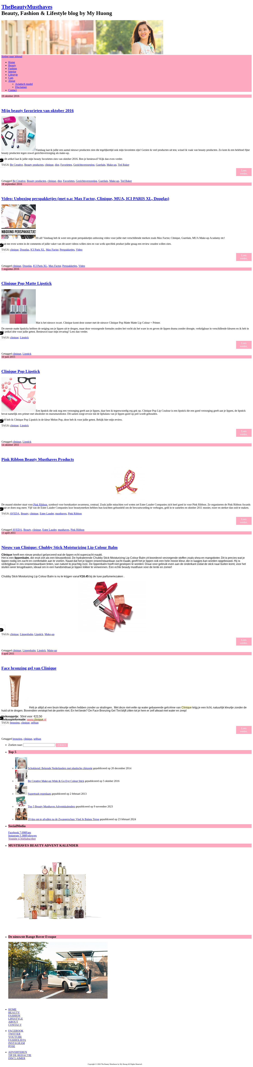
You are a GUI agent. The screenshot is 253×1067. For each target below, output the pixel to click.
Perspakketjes (67, 249)
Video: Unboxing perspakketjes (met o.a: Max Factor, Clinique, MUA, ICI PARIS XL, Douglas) (85, 198)
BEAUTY (14, 1012)
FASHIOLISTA (17, 1040)
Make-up (112, 164)
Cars (10, 77)
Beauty (12, 65)
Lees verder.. (244, 172)
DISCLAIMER (16, 1058)
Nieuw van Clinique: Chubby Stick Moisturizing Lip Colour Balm (59, 547)
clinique (49, 164)
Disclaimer (21, 87)
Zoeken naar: (15, 744)
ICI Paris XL (37, 249)
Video (79, 249)
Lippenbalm (26, 634)
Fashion (12, 68)
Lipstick (24, 337)
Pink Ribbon (40, 504)
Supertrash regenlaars (39, 793)
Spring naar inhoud (11, 56)
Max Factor (52, 249)
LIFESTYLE (15, 1018)
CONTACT (15, 1024)
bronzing (15, 722)
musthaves (61, 513)
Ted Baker (123, 164)
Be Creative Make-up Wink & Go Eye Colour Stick (56, 781)
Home (11, 62)
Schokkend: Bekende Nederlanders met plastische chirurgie (60, 768)
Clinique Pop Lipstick (20, 371)
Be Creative (16, 164)
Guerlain (100, 164)
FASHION (14, 1015)
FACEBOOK (15, 1030)
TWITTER (14, 1033)
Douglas (24, 249)
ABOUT (13, 1021)
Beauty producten (34, 164)
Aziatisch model (24, 84)
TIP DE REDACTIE (19, 1055)
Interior (12, 71)
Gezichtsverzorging (83, 164)
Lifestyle (13, 74)
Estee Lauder (47, 513)
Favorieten (66, 164)
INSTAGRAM (16, 1043)
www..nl (36, 719)
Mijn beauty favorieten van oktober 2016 (37, 110)
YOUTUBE (15, 1036)
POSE (11, 1046)
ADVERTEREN (17, 1052)
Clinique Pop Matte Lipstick (26, 283)
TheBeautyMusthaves (26, 7)
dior (57, 164)
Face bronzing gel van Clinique (28, 668)
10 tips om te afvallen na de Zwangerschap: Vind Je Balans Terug (63, 819)
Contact (12, 90)
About (11, 80)
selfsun (35, 722)
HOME (12, 1009)
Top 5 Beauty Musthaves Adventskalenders (51, 806)
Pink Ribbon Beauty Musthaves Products (37, 459)
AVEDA (14, 513)
